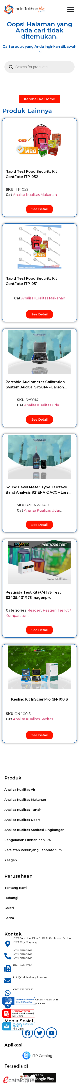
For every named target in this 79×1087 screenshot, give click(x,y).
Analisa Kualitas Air (19, 790)
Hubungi (11, 898)
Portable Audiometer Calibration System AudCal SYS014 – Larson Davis (35, 387)
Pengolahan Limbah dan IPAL (28, 840)
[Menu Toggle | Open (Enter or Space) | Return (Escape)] (71, 9)
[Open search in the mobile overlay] (39, 67)
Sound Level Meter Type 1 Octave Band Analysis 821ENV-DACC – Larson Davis (39, 492)
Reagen (34, 610)
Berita (9, 918)
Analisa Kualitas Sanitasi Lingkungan (34, 830)
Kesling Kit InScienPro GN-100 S (39, 699)
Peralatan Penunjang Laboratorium (33, 850)
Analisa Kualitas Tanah (22, 810)
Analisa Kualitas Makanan (35, 195)
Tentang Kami (15, 888)
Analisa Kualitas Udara (43, 405)
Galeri (9, 908)
